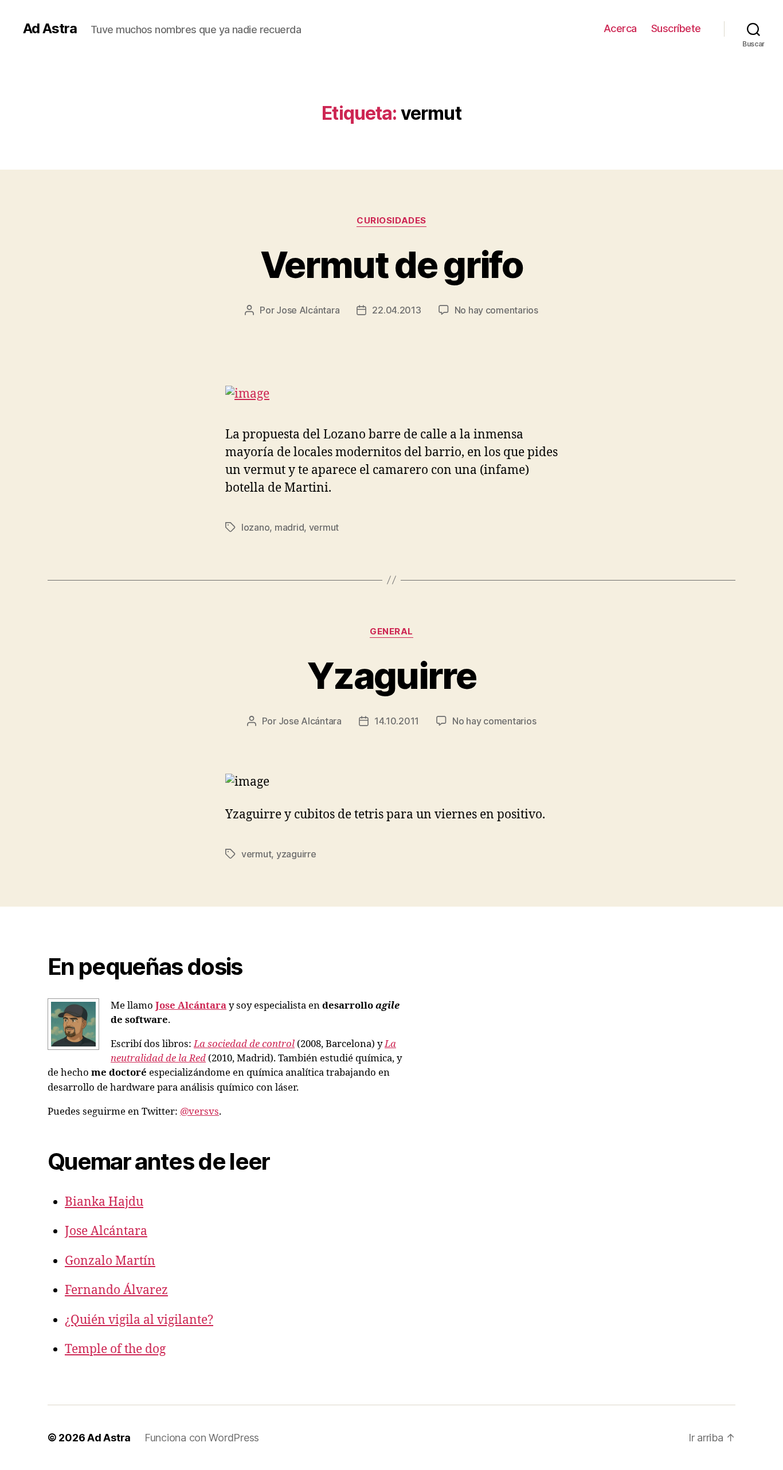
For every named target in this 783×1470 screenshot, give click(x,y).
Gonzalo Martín (110, 1261)
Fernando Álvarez (116, 1290)
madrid (289, 527)
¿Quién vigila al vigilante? (139, 1320)
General (391, 631)
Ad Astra (50, 29)
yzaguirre (296, 854)
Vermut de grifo (391, 264)
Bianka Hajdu (104, 1202)
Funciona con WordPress (201, 1438)
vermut (324, 527)
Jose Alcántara (307, 310)
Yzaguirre (391, 675)
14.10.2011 (396, 721)
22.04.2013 (396, 310)
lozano (255, 527)
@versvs (199, 1112)
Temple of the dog (115, 1349)
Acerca (620, 28)
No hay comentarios (496, 310)
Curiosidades (391, 220)
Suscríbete (676, 28)
